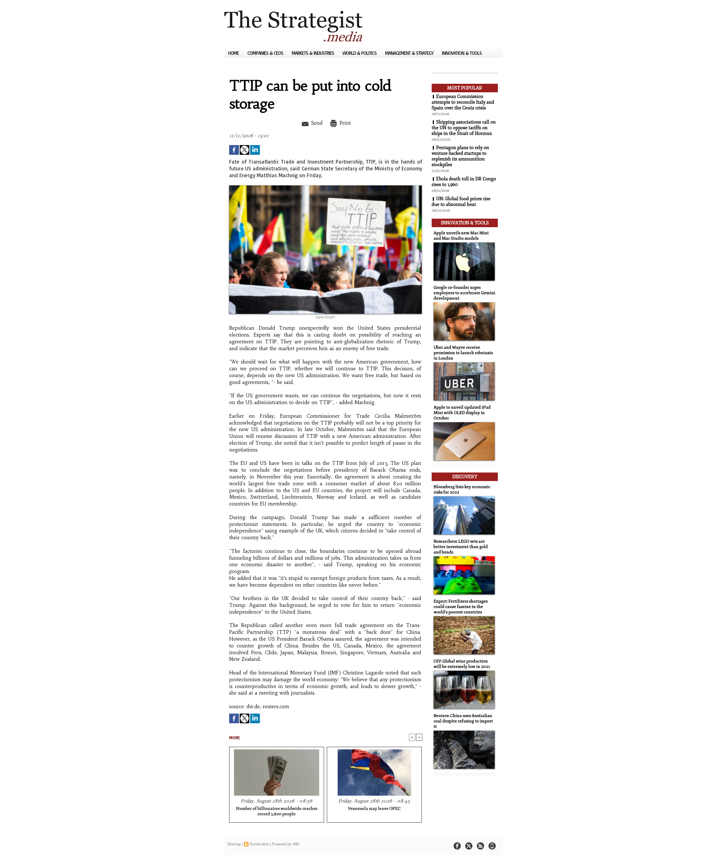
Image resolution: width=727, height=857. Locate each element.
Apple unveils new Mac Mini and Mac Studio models (461, 235)
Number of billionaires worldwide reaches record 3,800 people (276, 811)
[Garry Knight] (325, 187)
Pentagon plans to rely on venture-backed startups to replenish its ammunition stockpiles (460, 156)
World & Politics (360, 53)
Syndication (259, 844)
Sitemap (234, 844)
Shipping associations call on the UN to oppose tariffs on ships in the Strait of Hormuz (464, 127)
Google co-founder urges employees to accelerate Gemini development (464, 293)
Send (316, 123)
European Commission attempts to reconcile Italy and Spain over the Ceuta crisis (463, 102)
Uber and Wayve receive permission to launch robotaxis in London (463, 353)
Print (344, 123)
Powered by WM (285, 844)
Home (234, 53)
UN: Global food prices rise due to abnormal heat (461, 201)
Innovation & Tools (462, 53)
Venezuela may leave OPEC (374, 808)
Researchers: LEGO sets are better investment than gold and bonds (461, 547)
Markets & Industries (313, 53)
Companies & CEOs (265, 53)
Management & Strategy (409, 53)
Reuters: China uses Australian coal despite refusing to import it (463, 721)
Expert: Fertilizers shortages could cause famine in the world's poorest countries (461, 607)
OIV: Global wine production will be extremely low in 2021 (462, 664)
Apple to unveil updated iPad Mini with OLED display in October (462, 413)
